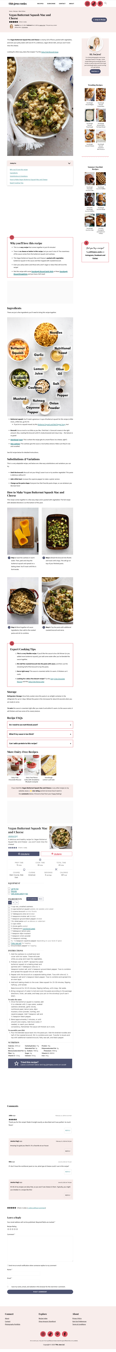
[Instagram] (87, 4)
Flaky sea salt (16, 943)
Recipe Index (43, 1318)
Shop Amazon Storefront (47, 1321)
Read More (94, 71)
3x (17, 902)
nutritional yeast (29, 929)
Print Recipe (25, 854)
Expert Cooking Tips (16, 183)
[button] (10, 22)
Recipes (40, 4)
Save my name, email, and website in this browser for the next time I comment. (38, 1287)
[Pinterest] (100, 4)
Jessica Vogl (13, 836)
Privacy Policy (77, 1318)
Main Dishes (22, 11)
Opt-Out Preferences (79, 1321)
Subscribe (51, 4)
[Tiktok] (94, 4)
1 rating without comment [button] (36, 1208)
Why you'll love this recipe (19, 169)
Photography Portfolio (12, 1324)
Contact (62, 4)
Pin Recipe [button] (58, 854)
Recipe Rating (11, 1226)
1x (10, 902)
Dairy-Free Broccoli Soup (49, 52)
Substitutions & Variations (19, 176)
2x (13, 902)
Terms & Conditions (79, 1324)
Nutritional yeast (17, 440)
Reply (67, 1130)
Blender (14, 891)
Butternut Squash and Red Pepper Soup (51, 424)
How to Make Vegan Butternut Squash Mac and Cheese (28, 179)
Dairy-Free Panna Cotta (36, 681)
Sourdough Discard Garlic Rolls (42, 271)
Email (9, 1278)
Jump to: (13, 163)
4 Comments (25, 27)
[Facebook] (65, 1334)
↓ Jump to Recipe (99, 20)
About (71, 4)
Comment (11, 1234)
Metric (41, 899)
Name (9, 1269)
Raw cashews (15, 444)
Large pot (14, 889)
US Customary (32, 899)
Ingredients (14, 173)
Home (10, 11)
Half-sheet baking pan (19, 894)
